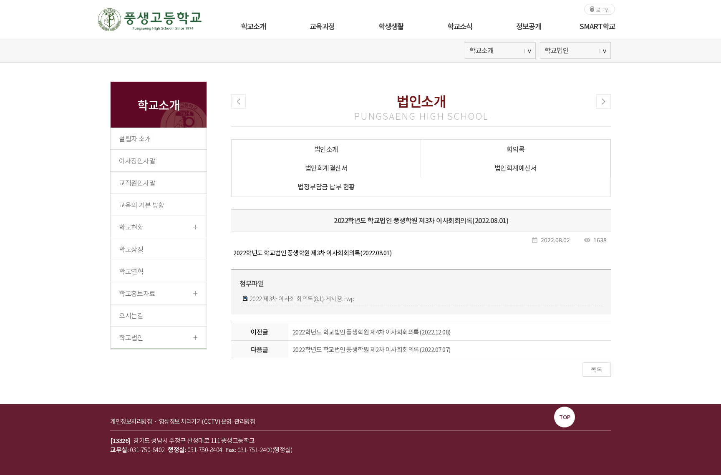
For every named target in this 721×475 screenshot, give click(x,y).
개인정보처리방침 (131, 421)
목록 (596, 369)
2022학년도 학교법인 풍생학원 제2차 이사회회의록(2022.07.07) (371, 349)
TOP (564, 417)
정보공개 (528, 26)
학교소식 (459, 26)
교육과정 (322, 26)
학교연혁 (131, 271)
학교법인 (158, 337)
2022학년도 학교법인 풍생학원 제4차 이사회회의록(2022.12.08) (371, 331)
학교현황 (158, 226)
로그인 (602, 9)
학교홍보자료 (158, 292)
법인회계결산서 (326, 168)
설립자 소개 (135, 138)
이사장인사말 (137, 161)
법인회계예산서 (515, 168)
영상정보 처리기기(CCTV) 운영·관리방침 (207, 421)
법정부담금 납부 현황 (326, 186)
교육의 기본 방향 (141, 205)
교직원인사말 (137, 183)
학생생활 (390, 26)
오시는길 (131, 315)
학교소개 (253, 26)
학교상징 (131, 249)
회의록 (516, 149)
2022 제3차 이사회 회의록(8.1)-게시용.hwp (301, 298)
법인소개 (326, 149)
